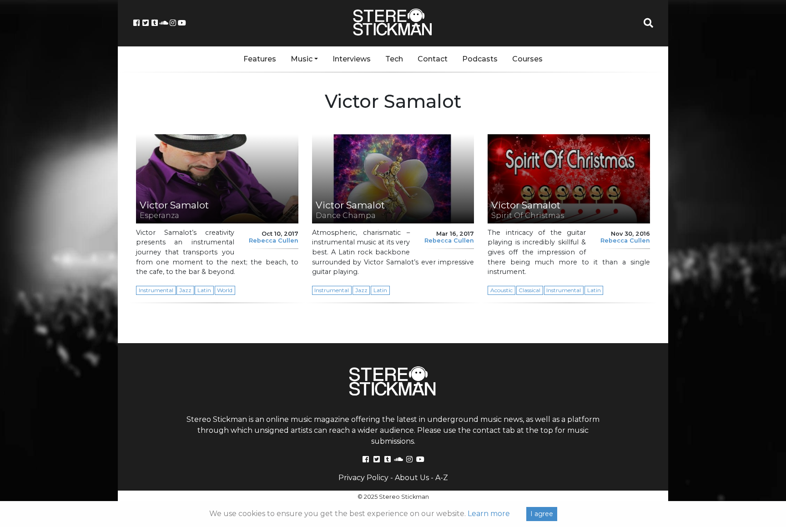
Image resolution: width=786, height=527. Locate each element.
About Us (412, 477)
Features (259, 59)
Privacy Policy (363, 477)
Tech (394, 59)
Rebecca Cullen (273, 240)
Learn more (489, 513)
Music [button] (301, 59)
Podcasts (480, 59)
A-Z (441, 477)
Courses (527, 59)
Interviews (352, 59)
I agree (541, 514)
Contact (433, 59)
